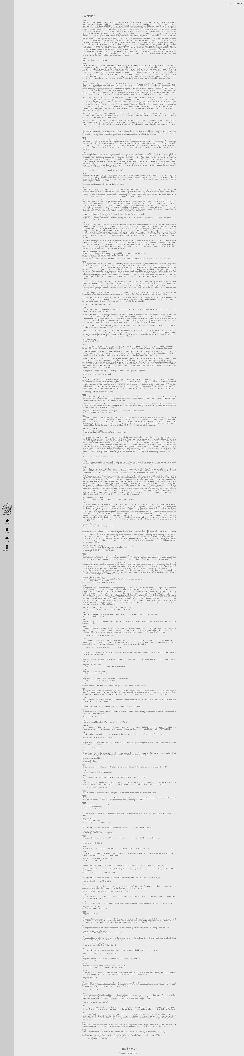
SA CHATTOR (7, 550)
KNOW (7, 532)
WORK (7, 541)
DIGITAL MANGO (132, 1053)
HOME (7, 524)
